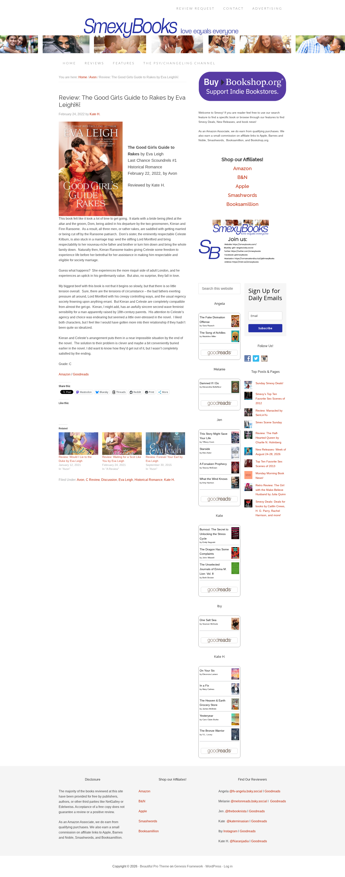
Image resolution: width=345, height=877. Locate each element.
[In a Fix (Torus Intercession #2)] (235, 693)
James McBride (209, 709)
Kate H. (169, 479)
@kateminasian (238, 821)
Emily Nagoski (208, 542)
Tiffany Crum (208, 442)
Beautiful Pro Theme (154, 866)
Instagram (230, 831)
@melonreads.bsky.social (249, 801)
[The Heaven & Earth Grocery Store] (235, 708)
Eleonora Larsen (210, 674)
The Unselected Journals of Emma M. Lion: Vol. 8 (213, 569)
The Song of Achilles (212, 332)
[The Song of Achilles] (235, 341)
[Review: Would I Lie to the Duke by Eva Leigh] (78, 443)
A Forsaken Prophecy (213, 463)
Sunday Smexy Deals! (269, 383)
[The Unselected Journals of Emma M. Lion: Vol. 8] (235, 573)
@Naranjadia (239, 841)
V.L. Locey (207, 734)
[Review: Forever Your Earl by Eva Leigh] (165, 443)
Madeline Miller (209, 336)
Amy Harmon (208, 483)
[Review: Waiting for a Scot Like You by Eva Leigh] (122, 443)
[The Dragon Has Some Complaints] (235, 557)
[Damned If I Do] (235, 392)
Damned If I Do (209, 383)
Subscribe (265, 328)
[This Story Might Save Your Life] (235, 442)
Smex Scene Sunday (269, 422)
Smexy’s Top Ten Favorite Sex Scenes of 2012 (270, 398)
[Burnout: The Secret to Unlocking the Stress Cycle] (235, 538)
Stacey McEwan (209, 468)
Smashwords (242, 195)
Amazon (64, 374)
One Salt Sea (208, 620)
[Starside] (235, 457)
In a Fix (204, 685)
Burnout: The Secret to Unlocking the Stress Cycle (214, 534)
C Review (93, 479)
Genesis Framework (188, 866)
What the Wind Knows (213, 478)
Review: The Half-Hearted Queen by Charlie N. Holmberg (268, 438)
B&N (242, 177)
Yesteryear (206, 715)
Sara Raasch (208, 325)
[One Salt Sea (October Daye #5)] (235, 629)
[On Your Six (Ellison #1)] (235, 678)
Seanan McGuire (210, 624)
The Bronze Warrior (212, 730)
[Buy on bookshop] (242, 100)
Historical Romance (149, 479)
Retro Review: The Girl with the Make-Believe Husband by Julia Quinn (271, 490)
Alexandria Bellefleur (211, 387)
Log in (228, 866)
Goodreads (81, 374)
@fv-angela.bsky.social (245, 791)
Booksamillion (242, 204)
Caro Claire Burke (210, 719)
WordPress (213, 866)
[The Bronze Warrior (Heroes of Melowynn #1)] (235, 739)
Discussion (109, 479)
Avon (80, 479)
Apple (242, 186)
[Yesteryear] (235, 724)
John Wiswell (208, 558)
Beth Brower (208, 577)
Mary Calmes (208, 689)
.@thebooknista (235, 811)
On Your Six (207, 670)
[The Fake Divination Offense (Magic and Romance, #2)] (235, 326)
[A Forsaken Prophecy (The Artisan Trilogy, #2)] (235, 472)
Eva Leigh (126, 479)
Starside (205, 448)
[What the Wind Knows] (235, 487)
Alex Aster (206, 453)
